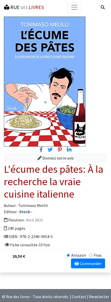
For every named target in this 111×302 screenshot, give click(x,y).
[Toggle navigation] (74, 7)
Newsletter (99, 296)
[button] (103, 7)
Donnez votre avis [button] (58, 158)
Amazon (78, 255)
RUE (26, 7)
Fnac (98, 255)
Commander (90, 263)
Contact (79, 296)
